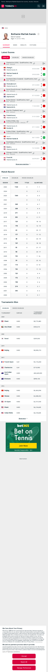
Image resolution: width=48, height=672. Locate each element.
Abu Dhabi (8, 327)
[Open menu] (43, 6)
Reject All (24, 662)
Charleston (8, 367)
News (15, 45)
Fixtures (33, 45)
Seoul (6, 339)
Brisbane (7, 379)
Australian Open (8, 373)
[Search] (39, 6)
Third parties (38, 642)
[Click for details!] (23, 69)
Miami (6, 321)
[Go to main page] (11, 6)
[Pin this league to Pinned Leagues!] (34, 63)
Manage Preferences (24, 668)
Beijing (6, 350)
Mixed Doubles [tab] (28, 57)
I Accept (24, 656)
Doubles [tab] (15, 57)
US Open (7, 402)
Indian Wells (8, 413)
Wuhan (6, 396)
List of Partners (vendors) (11, 652)
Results (23, 45)
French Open (8, 362)
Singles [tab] (6, 57)
